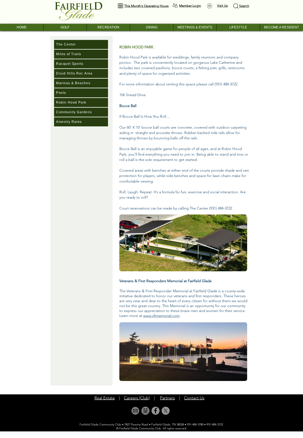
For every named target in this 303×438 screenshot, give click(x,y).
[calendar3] (145, 411)
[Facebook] (156, 411)
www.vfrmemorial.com (161, 315)
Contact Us (194, 397)
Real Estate (104, 397)
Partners (167, 397)
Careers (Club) (137, 397)
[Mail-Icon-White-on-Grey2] (135, 411)
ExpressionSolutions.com (159, 436)
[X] (166, 411)
